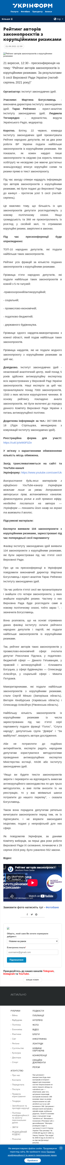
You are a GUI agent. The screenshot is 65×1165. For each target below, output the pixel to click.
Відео (35, 1029)
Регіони (15, 1043)
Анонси (48, 11)
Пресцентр (37, 11)
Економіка (17, 1029)
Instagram (9, 974)
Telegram (48, 971)
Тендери (16, 1101)
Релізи (36, 1067)
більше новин (32, 980)
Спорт (15, 1062)
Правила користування (19, 1095)
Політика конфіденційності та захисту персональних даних (20, 1118)
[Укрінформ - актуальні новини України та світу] (32, 5)
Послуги (14, 11)
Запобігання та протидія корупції (20, 1107)
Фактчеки (16, 1034)
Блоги (36, 1034)
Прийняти (32, 1160)
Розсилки (16, 1139)
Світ (14, 1039)
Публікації (38, 1015)
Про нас (16, 1075)
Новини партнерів (38, 1049)
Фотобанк (25, 11)
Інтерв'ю (37, 1020)
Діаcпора (16, 1057)
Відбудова (17, 1020)
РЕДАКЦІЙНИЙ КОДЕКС (19, 1133)
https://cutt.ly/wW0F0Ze (17, 442)
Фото (35, 1025)
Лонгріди (37, 1043)
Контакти (16, 1080)
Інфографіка (39, 1039)
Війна (15, 1015)
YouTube (24, 974)
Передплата (18, 1084)
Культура (16, 1053)
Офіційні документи (39, 1061)
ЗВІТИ (15, 1127)
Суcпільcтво (18, 1048)
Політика (16, 1024)
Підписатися (16, 959)
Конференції (39, 1055)
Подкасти (38, 1011)
